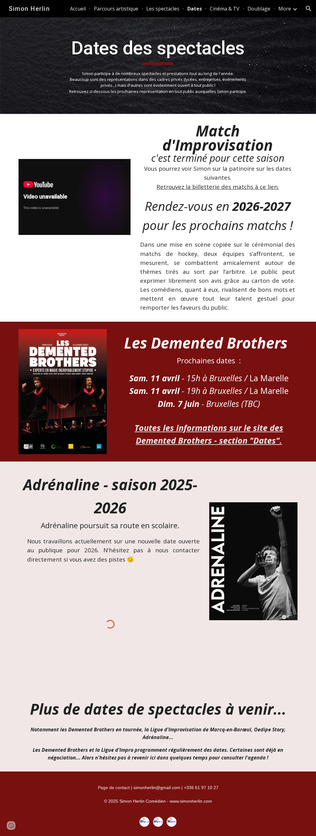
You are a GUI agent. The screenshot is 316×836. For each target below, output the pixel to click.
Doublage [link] (258, 8)
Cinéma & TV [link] (224, 8)
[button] (308, 8)
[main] (158, 66)
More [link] (284, 8)
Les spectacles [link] (162, 8)
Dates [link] (194, 8)
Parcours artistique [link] (116, 8)
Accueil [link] (78, 8)
